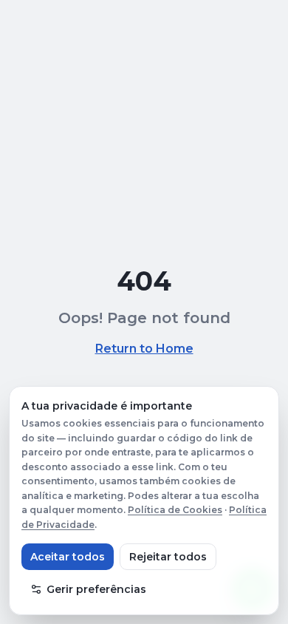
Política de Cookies (175, 509)
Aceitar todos (67, 556)
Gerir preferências (96, 589)
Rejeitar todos (168, 556)
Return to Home (144, 349)
